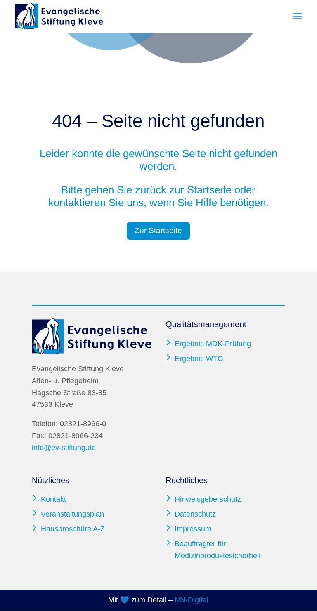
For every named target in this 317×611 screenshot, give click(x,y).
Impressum (193, 529)
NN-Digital (191, 600)
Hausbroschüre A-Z (73, 529)
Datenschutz (195, 514)
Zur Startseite (158, 230)
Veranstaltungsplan (72, 514)
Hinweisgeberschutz (208, 499)
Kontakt (53, 499)
